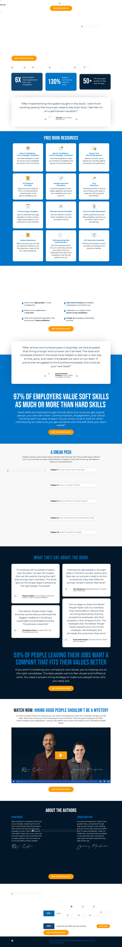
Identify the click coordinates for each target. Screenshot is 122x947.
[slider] (59, 781)
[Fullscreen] (108, 781)
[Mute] (100, 781)
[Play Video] (13, 781)
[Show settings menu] (104, 781)
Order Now (2, 5)
